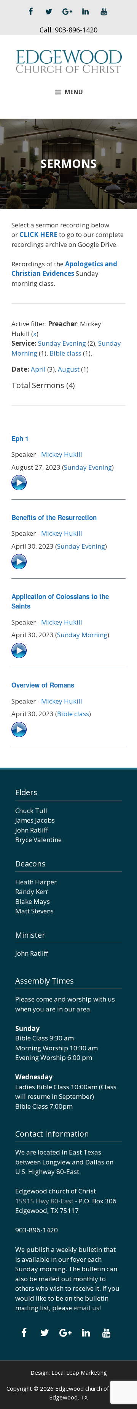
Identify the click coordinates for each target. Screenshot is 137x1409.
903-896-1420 (76, 29)
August (69, 369)
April (38, 369)
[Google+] (67, 12)
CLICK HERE (38, 234)
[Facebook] (30, 12)
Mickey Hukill (61, 454)
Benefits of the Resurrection (54, 517)
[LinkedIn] (85, 12)
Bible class (65, 353)
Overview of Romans (42, 684)
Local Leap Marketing (79, 1372)
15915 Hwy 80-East (44, 1200)
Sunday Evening (62, 343)
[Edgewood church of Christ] (68, 60)
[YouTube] (103, 12)
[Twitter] (48, 12)
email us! (87, 1307)
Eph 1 (20, 438)
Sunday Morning (82, 634)
